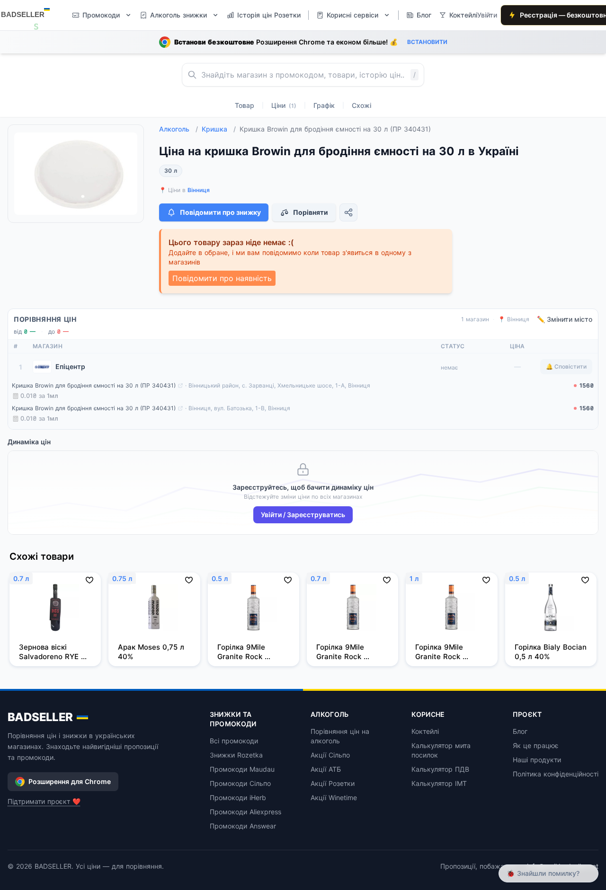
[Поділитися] (348, 212)
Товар (244, 105)
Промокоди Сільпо (240, 783)
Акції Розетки (333, 783)
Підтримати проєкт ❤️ (44, 801)
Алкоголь (178, 129)
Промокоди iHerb (238, 797)
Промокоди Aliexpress (245, 812)
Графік (324, 105)
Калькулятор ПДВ (440, 769)
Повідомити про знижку (220, 212)
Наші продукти (537, 760)
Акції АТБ (326, 769)
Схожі (361, 105)
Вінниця (198, 190)
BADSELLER (40, 717)
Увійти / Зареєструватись (303, 515)
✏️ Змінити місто (564, 319)
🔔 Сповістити (566, 366)
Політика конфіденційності (555, 774)
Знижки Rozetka (236, 755)
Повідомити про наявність (222, 278)
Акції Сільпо (330, 755)
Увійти (487, 15)
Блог (520, 731)
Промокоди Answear (243, 826)
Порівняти (310, 212)
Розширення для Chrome (69, 781)
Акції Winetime (334, 797)
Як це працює (536, 745)
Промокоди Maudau (242, 769)
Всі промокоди (234, 741)
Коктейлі (425, 731)
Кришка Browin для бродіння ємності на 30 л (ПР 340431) (94, 385)
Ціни (283, 105)
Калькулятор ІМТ (439, 783)
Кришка (219, 129)
